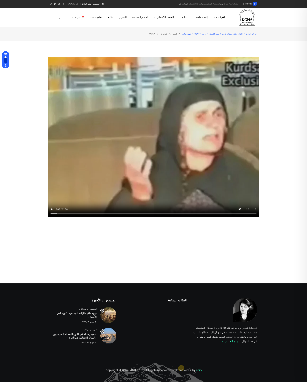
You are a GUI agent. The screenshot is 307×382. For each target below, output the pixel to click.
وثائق (86, 329)
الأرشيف (220, 17)
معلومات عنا (96, 17)
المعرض (122, 17)
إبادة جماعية (202, 17)
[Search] (58, 17)
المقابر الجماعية (140, 17)
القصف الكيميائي (165, 17)
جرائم (185, 17)
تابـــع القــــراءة (230, 341)
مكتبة (110, 17)
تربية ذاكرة (83, 309)
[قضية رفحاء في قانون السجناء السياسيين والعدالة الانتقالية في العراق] (108, 336)
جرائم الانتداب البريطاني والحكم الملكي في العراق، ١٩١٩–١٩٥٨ (211, 3)
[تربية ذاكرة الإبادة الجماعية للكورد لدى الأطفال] (108, 315)
